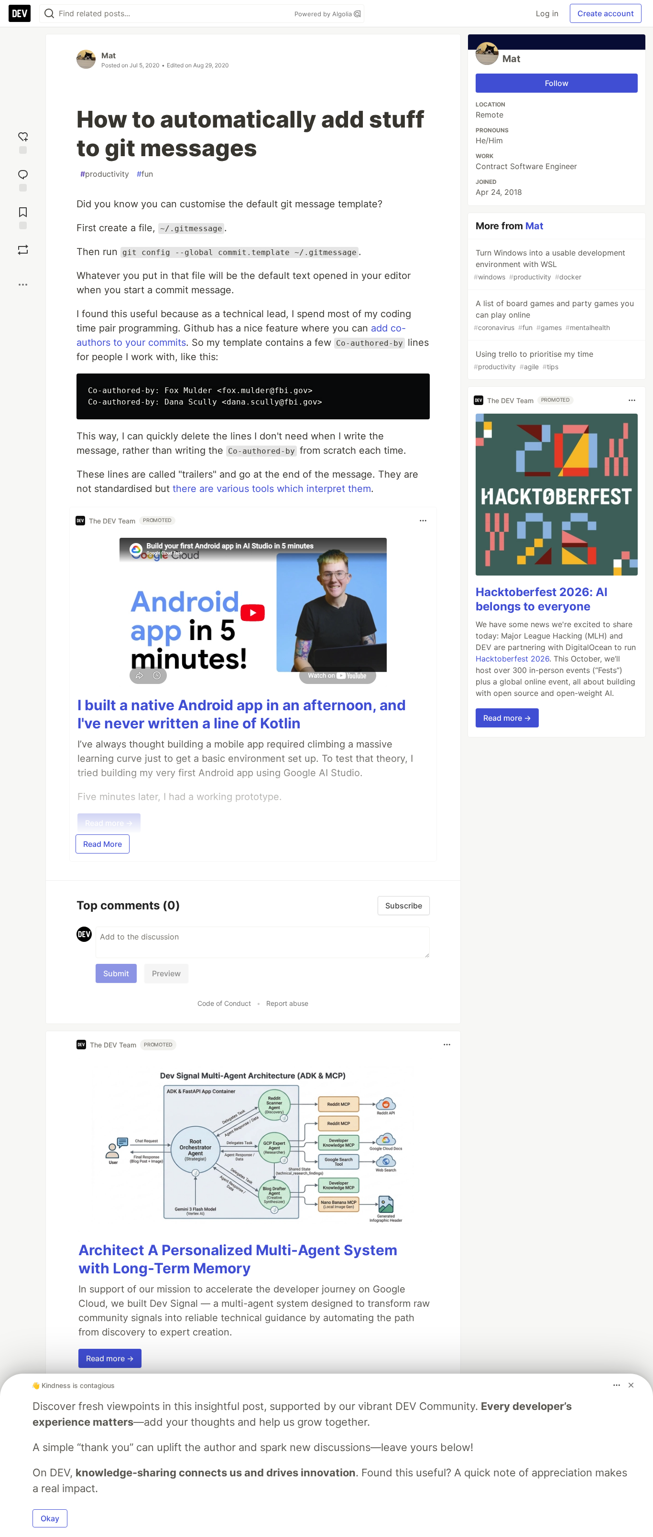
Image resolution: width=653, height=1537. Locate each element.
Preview (166, 973)
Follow (556, 83)
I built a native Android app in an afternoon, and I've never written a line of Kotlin (241, 714)
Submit (116, 973)
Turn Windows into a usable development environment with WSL (549, 264)
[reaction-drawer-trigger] (23, 142)
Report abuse (287, 1003)
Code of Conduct (224, 1003)
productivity (104, 174)
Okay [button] (50, 1518)
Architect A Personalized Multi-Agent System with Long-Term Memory (237, 1259)
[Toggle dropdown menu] (423, 520)
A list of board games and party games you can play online (554, 315)
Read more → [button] (110, 1358)
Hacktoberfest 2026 (512, 658)
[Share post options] (23, 284)
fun (145, 174)
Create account (605, 13)
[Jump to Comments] (23, 179)
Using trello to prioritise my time (533, 360)
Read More (102, 844)
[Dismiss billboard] (631, 1385)
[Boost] (23, 250)
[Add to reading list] (23, 217)
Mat (108, 55)
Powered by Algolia (324, 14)
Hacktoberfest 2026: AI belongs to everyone (542, 599)
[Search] (49, 13)
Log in (547, 13)
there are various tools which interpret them (272, 488)
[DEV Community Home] (20, 13)
